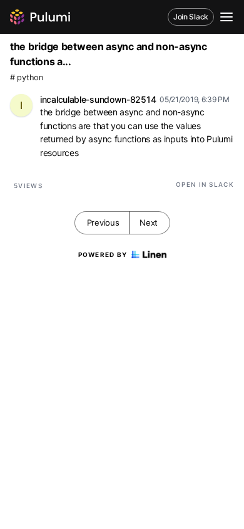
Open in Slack (205, 184)
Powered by (103, 254)
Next (149, 222)
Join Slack (190, 16)
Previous (103, 222)
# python (26, 77)
